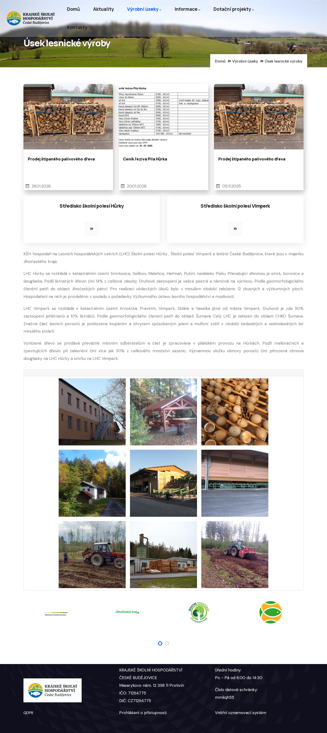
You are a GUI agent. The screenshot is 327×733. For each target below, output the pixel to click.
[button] (160, 643)
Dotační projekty (232, 9)
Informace (186, 9)
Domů (73, 9)
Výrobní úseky (142, 9)
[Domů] (31, 18)
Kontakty (77, 27)
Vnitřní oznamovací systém (240, 712)
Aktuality (103, 9)
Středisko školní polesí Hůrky (92, 206)
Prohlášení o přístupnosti (143, 712)
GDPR (28, 712)
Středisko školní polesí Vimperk (235, 206)
